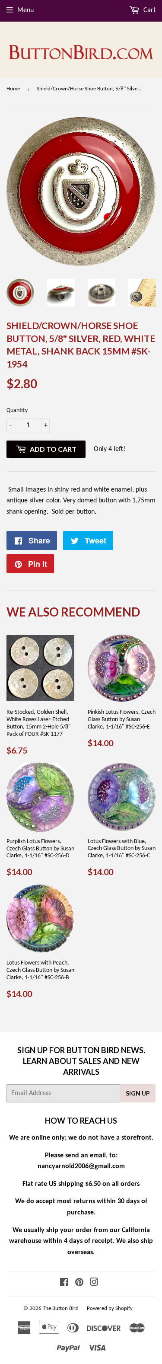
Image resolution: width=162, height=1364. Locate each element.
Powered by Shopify (110, 1308)
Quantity (17, 410)
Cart (149, 10)
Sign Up (138, 1093)
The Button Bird (61, 1308)
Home (13, 89)
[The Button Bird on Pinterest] (79, 1283)
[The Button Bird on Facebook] (64, 1283)
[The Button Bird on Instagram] (94, 1283)
